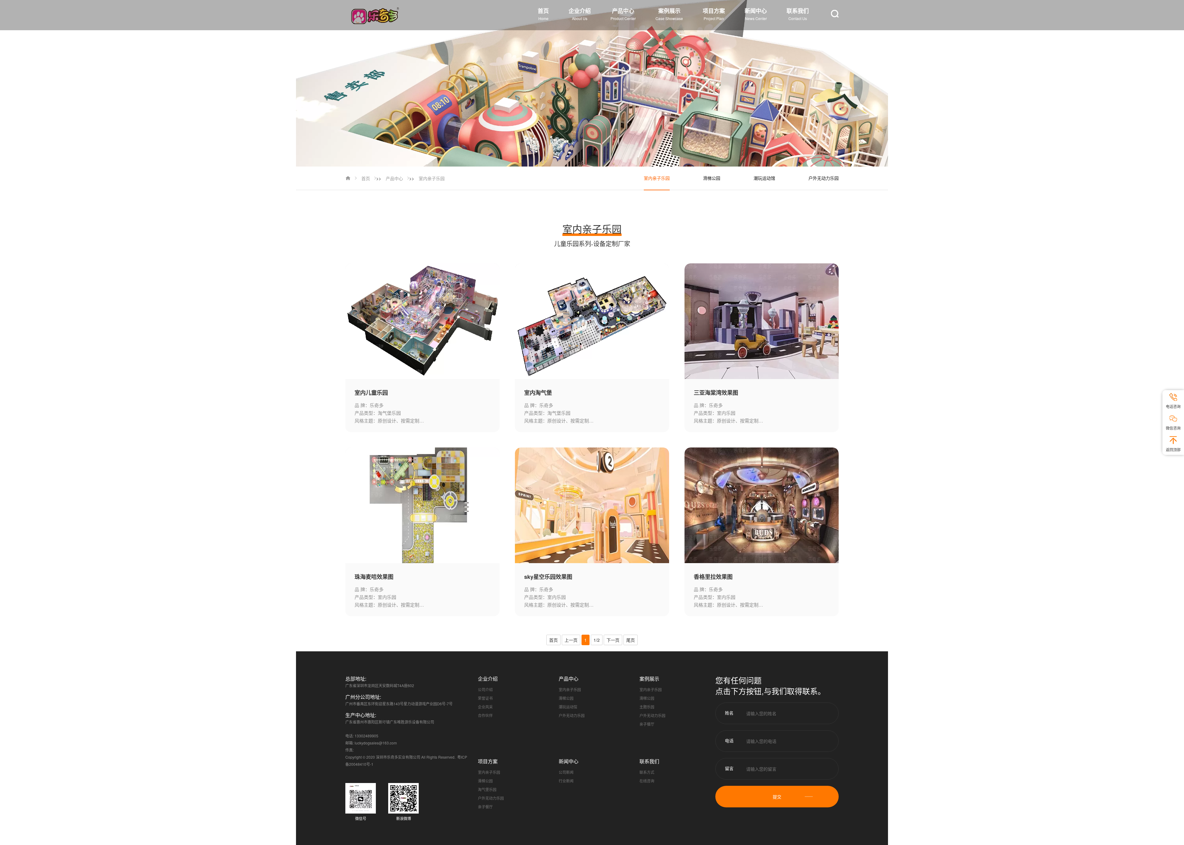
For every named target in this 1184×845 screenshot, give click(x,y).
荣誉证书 (485, 698)
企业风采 (485, 706)
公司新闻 (566, 772)
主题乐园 (646, 706)
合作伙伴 (485, 715)
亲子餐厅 (646, 724)
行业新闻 (566, 780)
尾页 (630, 640)
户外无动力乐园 (823, 178)
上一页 (571, 640)
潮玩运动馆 (764, 178)
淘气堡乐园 (487, 789)
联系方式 (646, 772)
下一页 (612, 640)
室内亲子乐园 (432, 178)
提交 (777, 796)
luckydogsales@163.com (376, 742)
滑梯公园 (711, 178)
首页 (365, 178)
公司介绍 (485, 689)
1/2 (597, 640)
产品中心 (394, 178)
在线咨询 (646, 780)
